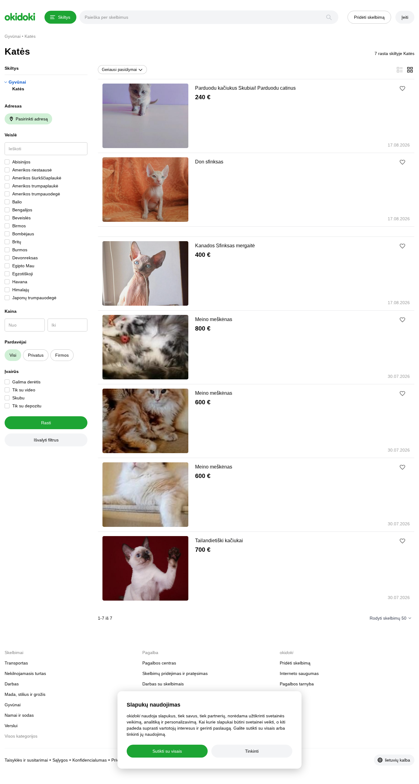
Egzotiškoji (22, 273)
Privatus (36, 355)
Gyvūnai (17, 82)
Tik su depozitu (26, 405)
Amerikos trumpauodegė (36, 193)
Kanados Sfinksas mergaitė (225, 245)
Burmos (19, 249)
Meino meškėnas (213, 319)
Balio (17, 201)
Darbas (12, 683)
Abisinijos (21, 161)
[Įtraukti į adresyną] (402, 88)
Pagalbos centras (159, 663)
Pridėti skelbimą (295, 663)
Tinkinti (252, 751)
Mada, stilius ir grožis (25, 694)
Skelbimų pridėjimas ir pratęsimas (175, 673)
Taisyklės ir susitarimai (26, 760)
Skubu (18, 397)
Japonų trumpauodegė (34, 297)
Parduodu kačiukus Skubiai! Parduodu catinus (245, 88)
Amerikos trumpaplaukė (35, 185)
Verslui (11, 725)
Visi (13, 355)
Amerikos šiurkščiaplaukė (36, 177)
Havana (19, 281)
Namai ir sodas (19, 715)
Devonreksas (25, 257)
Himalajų (20, 289)
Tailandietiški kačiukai (219, 540)
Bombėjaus (23, 233)
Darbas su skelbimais (163, 683)
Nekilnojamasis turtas (25, 673)
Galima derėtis (26, 381)
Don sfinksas (209, 161)
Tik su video (23, 389)
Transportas (16, 663)
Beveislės (21, 217)
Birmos (19, 225)
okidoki (20, 17)
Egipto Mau (23, 265)
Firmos (62, 355)
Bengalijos (22, 209)
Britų (16, 241)
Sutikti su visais (167, 751)
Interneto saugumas (299, 673)
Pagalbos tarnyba (297, 683)
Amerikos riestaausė (32, 169)
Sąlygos (60, 760)
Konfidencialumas (89, 760)
